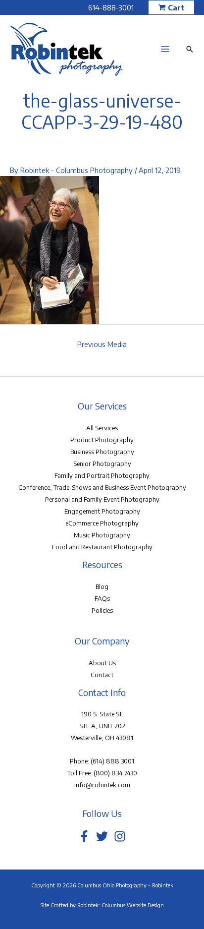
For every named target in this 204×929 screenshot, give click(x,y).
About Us (102, 663)
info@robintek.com (102, 785)
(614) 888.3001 (112, 761)
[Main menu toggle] (164, 49)
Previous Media (102, 344)
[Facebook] (84, 836)
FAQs (102, 598)
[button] (171, 7)
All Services (102, 428)
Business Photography (102, 452)
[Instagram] (120, 836)
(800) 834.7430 (115, 773)
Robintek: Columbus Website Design (120, 905)
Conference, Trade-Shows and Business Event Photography (102, 487)
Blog (102, 586)
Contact (102, 675)
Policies (102, 610)
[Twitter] (102, 836)
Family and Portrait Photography (102, 475)
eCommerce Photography (102, 523)
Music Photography (102, 535)
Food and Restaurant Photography (102, 547)
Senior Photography (102, 463)
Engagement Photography (102, 511)
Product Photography (102, 440)
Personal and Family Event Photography (102, 499)
